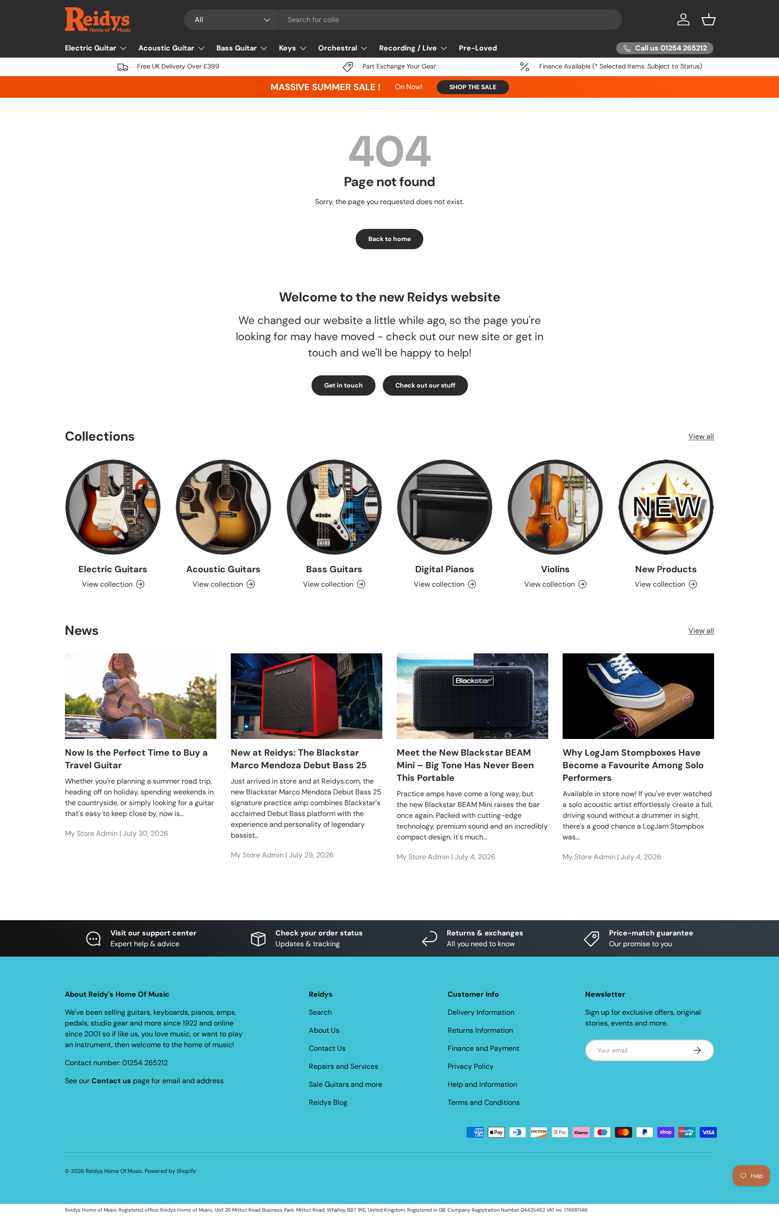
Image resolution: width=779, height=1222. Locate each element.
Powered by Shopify (170, 1171)
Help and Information (482, 1084)
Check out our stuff (425, 385)
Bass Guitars (334, 569)
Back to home (389, 239)
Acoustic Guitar (166, 48)
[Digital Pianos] (444, 507)
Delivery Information (481, 1012)
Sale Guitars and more (345, 1084)
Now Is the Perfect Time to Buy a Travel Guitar (136, 759)
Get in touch (343, 385)
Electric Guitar (90, 48)
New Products (666, 569)
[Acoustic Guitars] (223, 507)
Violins (555, 569)
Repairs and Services (343, 1066)
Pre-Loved (478, 48)
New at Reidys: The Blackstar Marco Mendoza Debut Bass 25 (299, 759)
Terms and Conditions (484, 1102)
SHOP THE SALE (472, 87)
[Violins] (555, 507)
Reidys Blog (328, 1102)
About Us (324, 1030)
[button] (709, 19)
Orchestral (337, 48)
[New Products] (666, 507)
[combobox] (403, 19)
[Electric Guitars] (112, 507)
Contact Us (327, 1048)
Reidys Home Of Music (114, 1171)
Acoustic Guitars (223, 569)
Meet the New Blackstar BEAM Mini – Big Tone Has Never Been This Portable (465, 765)
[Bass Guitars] (334, 507)
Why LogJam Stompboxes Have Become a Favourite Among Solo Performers (633, 765)
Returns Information (480, 1030)
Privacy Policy (471, 1066)
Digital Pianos (444, 569)
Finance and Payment (483, 1048)
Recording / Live (408, 48)
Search (320, 1012)
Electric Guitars (112, 569)
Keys (287, 48)
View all (701, 436)
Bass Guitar (236, 48)
